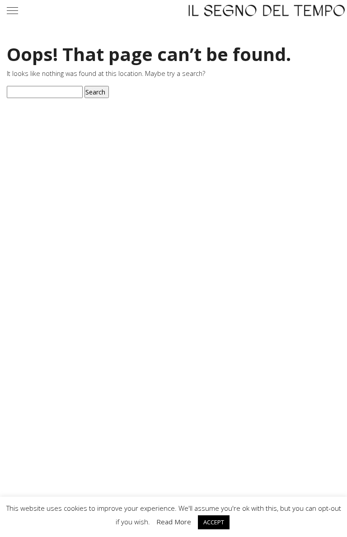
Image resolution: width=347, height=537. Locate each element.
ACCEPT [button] (213, 522)
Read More (173, 521)
